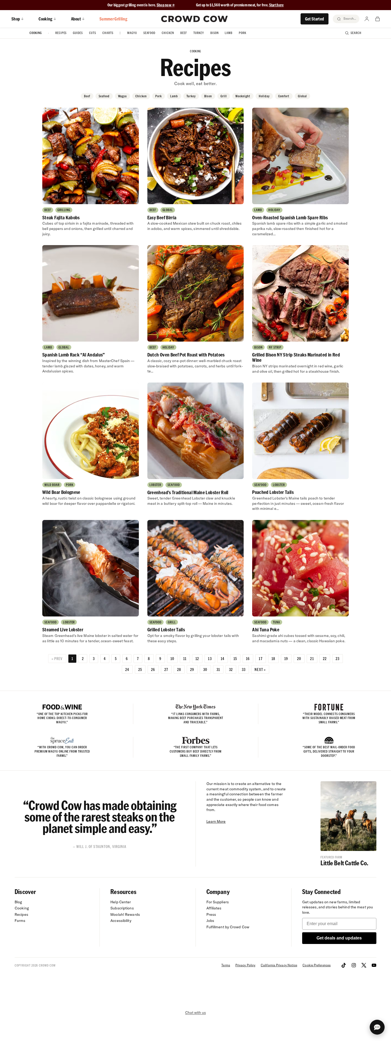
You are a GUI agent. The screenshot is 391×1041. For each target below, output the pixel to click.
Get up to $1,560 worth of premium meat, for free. (240, 5)
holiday (264, 96)
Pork (242, 33)
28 (179, 669)
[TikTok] (343, 965)
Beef (183, 33)
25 (140, 669)
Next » (260, 669)
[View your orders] (377, 19)
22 (325, 658)
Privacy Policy (245, 965)
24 (127, 669)
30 (205, 669)
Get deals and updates (339, 938)
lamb (174, 96)
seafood (104, 96)
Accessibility (120, 920)
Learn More (216, 821)
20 (299, 658)
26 (153, 669)
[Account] (367, 19)
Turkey (198, 33)
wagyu (122, 96)
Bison (214, 33)
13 (209, 658)
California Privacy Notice (279, 965)
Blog (18, 902)
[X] (363, 965)
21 (312, 658)
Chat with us (195, 1012)
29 (192, 669)
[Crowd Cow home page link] (194, 19)
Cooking (36, 33)
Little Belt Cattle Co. (344, 863)
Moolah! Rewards (125, 914)
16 (248, 658)
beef (87, 96)
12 (197, 658)
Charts (107, 33)
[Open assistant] (377, 1027)
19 (286, 658)
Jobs (210, 920)
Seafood (149, 33)
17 (260, 658)
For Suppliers (217, 902)
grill (224, 96)
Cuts (92, 33)
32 (231, 669)
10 (172, 658)
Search (356, 33)
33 (244, 669)
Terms (225, 965)
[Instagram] (353, 965)
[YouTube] (374, 965)
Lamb (228, 33)
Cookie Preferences (316, 965)
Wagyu (132, 33)
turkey (191, 96)
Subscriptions (122, 908)
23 (337, 658)
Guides (78, 33)
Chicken (168, 33)
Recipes (61, 33)
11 (184, 658)
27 (166, 669)
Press (211, 914)
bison (208, 96)
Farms (20, 920)
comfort (284, 96)
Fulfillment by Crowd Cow (227, 927)
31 (218, 669)
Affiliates (214, 908)
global (302, 96)
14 (222, 658)
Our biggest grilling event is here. (132, 5)
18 (273, 658)
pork (158, 96)
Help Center (120, 902)
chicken (141, 96)
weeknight (242, 96)
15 (235, 658)
